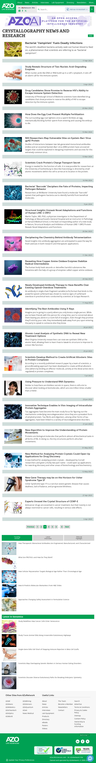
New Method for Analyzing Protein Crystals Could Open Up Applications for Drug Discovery (57, 455)
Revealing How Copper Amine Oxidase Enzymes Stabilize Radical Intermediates (56, 262)
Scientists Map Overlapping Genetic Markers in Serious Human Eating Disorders (49, 663)
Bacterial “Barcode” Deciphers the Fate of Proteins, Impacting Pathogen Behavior (59, 187)
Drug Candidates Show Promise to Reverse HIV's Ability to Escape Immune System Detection (57, 91)
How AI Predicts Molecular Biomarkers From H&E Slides (40, 585)
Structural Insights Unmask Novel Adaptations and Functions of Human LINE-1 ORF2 (58, 211)
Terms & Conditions (82, 707)
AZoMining (27, 701)
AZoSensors (27, 704)
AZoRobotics (10, 707)
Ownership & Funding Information (79, 724)
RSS (90, 36)
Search (77, 701)
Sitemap (77, 715)
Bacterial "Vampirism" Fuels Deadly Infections (53, 43)
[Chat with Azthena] (90, 758)
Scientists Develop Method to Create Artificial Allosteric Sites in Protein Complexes (58, 358)
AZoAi (25, 710)
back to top (83, 735)
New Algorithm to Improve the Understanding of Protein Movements (56, 431)
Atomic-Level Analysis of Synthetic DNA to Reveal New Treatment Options (55, 334)
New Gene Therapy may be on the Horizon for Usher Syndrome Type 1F (53, 479)
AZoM (8, 701)
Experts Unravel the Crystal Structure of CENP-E (51, 501)
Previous (30, 527)
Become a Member (65, 704)
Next (67, 527)
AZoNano (9, 704)
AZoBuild (9, 716)
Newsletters (63, 707)
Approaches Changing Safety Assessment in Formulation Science (43, 599)
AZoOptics (10, 713)
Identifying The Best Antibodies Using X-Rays (49, 308)
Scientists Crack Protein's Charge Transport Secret (52, 162)
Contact (61, 710)
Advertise (78, 704)
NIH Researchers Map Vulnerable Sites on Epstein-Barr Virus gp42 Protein (58, 139)
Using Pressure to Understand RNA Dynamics (49, 381)
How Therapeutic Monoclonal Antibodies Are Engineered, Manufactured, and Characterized (54, 543)
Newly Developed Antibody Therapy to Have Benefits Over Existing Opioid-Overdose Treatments (57, 286)
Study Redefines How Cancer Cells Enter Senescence (38, 621)
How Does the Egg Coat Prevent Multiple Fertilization (54, 114)
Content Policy (79, 719)
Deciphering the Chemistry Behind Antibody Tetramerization (58, 237)
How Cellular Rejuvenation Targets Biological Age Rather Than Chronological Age (50, 571)
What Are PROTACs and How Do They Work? (35, 557)
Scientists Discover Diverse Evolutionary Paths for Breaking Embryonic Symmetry (49, 677)
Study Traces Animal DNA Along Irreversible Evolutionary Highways (44, 635)
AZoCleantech (11, 710)
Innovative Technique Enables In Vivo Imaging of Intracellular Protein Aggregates (58, 406)
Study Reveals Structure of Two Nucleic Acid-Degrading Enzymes (55, 68)
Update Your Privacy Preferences (21, 760)
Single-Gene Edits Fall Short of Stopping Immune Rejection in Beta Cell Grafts (48, 649)
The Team (62, 701)
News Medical (28, 713)
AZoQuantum (28, 707)
